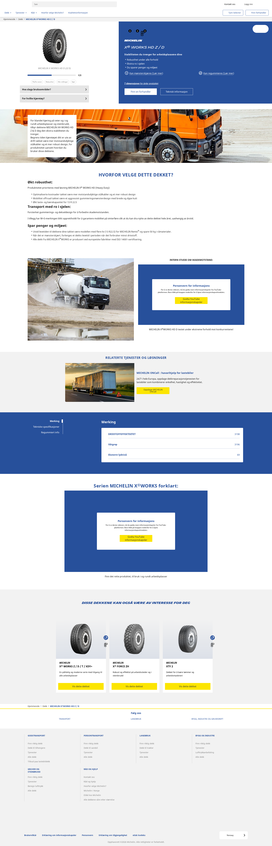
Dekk (20, 19)
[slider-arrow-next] (86, 75)
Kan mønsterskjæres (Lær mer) (146, 73)
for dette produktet (141, 83)
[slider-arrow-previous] (23, 75)
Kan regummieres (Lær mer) (218, 73)
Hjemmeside (9, 19)
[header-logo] (16, 4)
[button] (129, 30)
